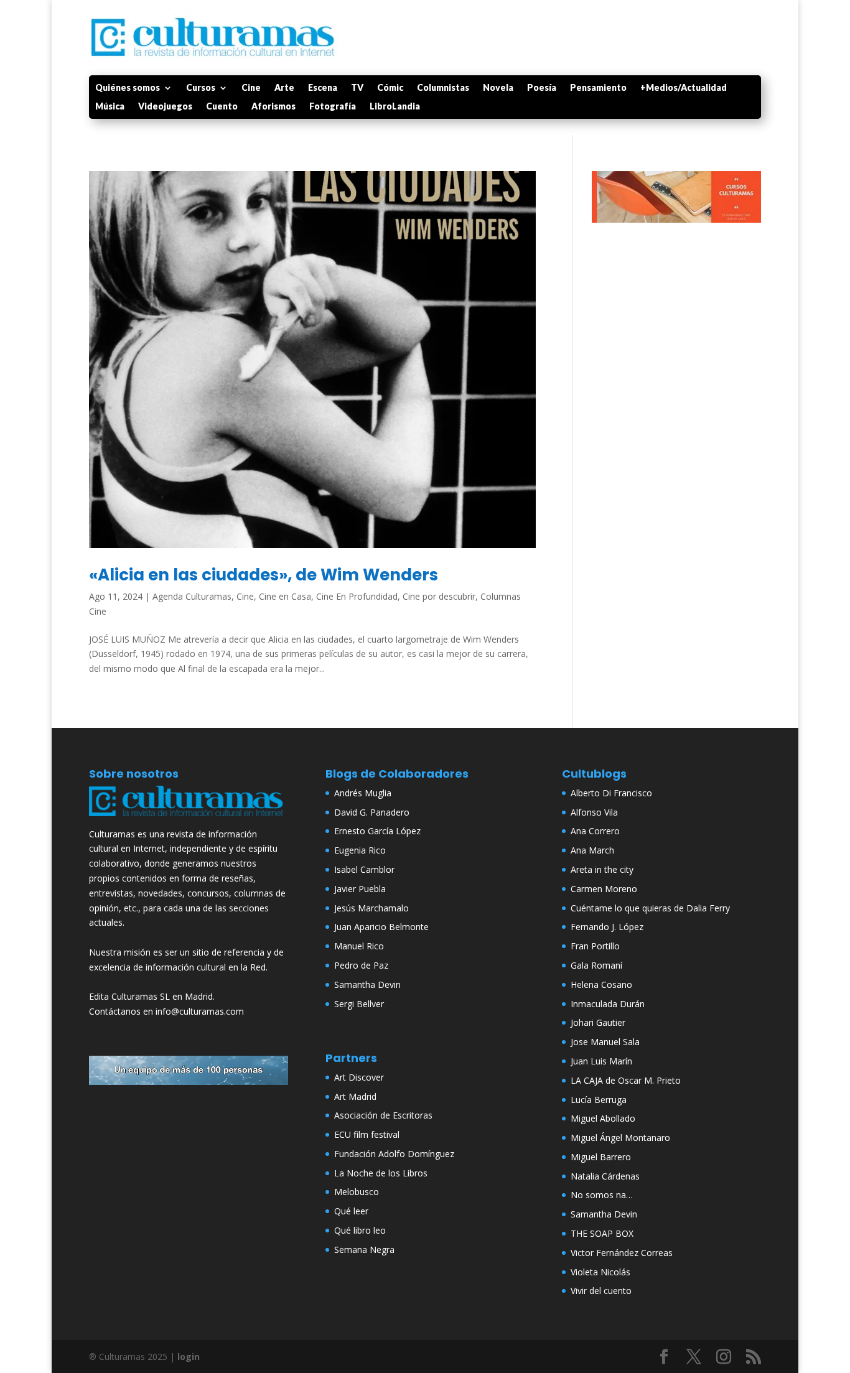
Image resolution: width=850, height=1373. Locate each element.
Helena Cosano (601, 984)
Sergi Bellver (359, 1004)
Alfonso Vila (594, 812)
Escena (322, 88)
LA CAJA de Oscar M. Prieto (626, 1080)
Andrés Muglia (362, 793)
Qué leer (351, 1211)
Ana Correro (595, 831)
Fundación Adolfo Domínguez (394, 1154)
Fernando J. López (607, 927)
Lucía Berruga (599, 1099)
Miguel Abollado (603, 1118)
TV (357, 88)
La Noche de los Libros (380, 1173)
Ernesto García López (377, 831)
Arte (284, 88)
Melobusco (356, 1192)
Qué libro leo (360, 1230)
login (188, 1356)
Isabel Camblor (364, 869)
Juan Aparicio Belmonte (381, 927)
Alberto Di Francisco (611, 793)
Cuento (222, 106)
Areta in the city (602, 869)
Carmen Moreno (604, 889)
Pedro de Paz (361, 965)
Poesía (541, 88)
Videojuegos (165, 106)
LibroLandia (395, 106)
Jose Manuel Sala (605, 1042)
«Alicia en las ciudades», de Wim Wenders (263, 575)
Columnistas (443, 88)
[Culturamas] (188, 819)
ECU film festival (366, 1134)
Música (109, 106)
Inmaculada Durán (608, 1004)
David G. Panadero (371, 812)
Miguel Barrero (601, 1157)
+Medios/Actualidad (683, 88)
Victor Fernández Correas (622, 1253)
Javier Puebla (360, 889)
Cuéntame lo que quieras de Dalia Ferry (650, 908)
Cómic (390, 88)
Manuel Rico (359, 946)
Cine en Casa (285, 596)
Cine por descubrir (439, 596)
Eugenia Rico (360, 850)
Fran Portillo (595, 946)
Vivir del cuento (601, 1290)
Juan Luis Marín (601, 1061)
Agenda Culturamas (191, 596)
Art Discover (359, 1077)
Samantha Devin (367, 984)
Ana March (592, 850)
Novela (498, 88)
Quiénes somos (127, 88)
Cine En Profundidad (357, 596)
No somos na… (602, 1195)
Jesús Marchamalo (371, 908)
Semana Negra (364, 1249)
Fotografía (332, 106)
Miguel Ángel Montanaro (620, 1137)
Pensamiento (598, 88)
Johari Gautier (598, 1022)
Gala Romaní (596, 965)
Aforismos (273, 106)
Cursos (200, 88)
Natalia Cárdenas (605, 1176)
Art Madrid (355, 1096)
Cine (251, 88)
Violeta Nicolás (600, 1272)
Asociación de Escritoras (383, 1115)
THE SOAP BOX (602, 1233)
